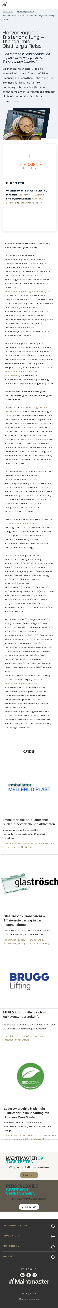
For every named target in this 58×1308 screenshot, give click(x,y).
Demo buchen (29, 1206)
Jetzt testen (29, 1175)
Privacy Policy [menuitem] (29, 1293)
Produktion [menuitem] (12, 1236)
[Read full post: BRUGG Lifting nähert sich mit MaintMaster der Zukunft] (28, 997)
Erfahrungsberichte (25, 11)
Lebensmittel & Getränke (31, 194)
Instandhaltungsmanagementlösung (25, 291)
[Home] (29, 1282)
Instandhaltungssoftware (23, 523)
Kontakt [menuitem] (9, 1256)
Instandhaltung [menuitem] (15, 1225)
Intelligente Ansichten (31, 202)
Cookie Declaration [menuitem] (29, 1299)
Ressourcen (8, 11)
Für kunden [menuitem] (11, 1246)
